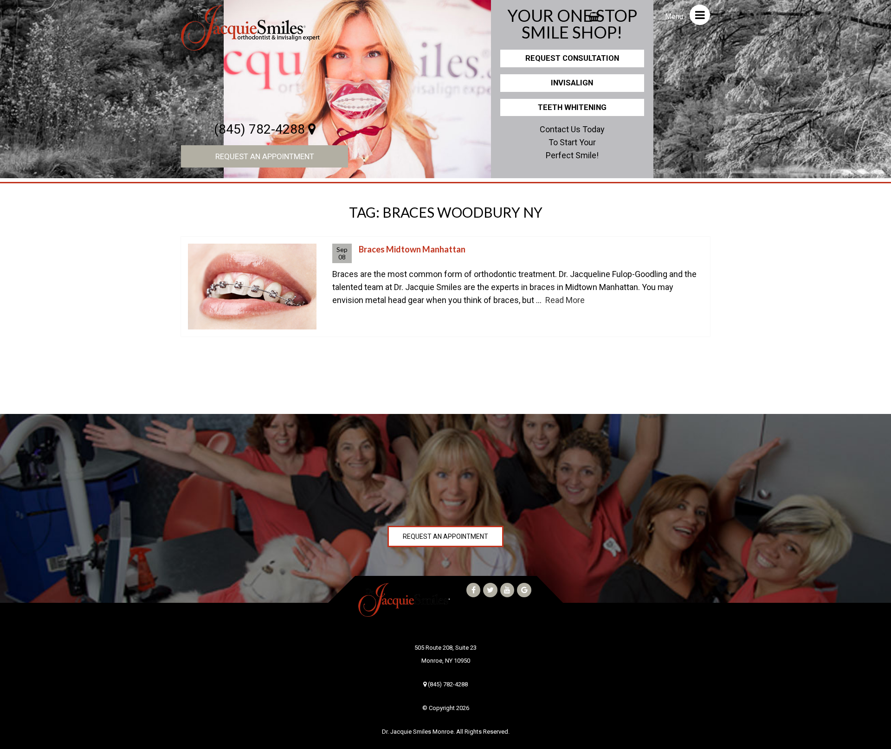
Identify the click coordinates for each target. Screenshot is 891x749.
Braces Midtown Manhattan (412, 249)
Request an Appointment (264, 156)
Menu (675, 16)
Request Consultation (572, 58)
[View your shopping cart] (593, 14)
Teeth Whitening (572, 107)
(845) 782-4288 (261, 129)
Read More (565, 300)
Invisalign (572, 82)
